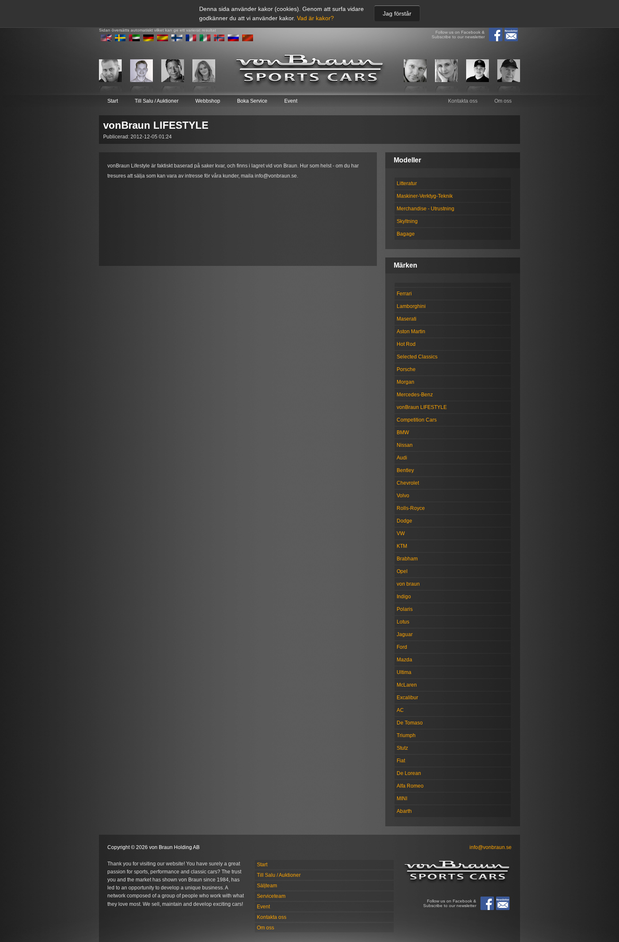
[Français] (191, 39)
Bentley (405, 470)
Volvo (403, 496)
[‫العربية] (134, 39)
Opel (402, 571)
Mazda (404, 660)
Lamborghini (411, 306)
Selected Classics (417, 357)
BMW (403, 432)
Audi (402, 458)
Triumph (406, 735)
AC (400, 710)
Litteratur (407, 183)
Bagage (406, 234)
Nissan (405, 445)
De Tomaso (410, 723)
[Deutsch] (148, 39)
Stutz (402, 748)
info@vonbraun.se (491, 847)
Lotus (403, 622)
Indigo (404, 597)
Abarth (404, 811)
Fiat (401, 761)
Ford (402, 647)
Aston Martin (411, 331)
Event (290, 101)
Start (112, 101)
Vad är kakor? (315, 18)
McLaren (407, 685)
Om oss (503, 101)
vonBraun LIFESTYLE (422, 407)
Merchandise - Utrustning (425, 209)
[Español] (162, 39)
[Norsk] (219, 39)
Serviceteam (271, 896)
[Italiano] (205, 39)
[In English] (106, 39)
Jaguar (405, 634)
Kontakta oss (463, 101)
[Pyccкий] (233, 39)
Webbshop (207, 101)
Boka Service (252, 101)
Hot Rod (406, 344)
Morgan (405, 382)
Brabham (407, 559)
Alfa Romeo (410, 786)
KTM (402, 546)
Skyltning (407, 221)
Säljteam (267, 886)
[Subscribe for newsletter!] (511, 34)
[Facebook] (495, 34)
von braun (408, 584)
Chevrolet (408, 483)
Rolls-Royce (411, 508)
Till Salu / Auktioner (157, 101)
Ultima (404, 672)
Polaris (405, 609)
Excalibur (407, 698)
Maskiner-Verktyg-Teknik (425, 196)
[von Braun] (309, 70)
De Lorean (409, 773)
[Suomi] (176, 39)
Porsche (406, 369)
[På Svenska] (120, 39)
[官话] (247, 39)
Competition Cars (417, 420)
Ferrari (404, 294)
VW (401, 533)
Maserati (406, 319)
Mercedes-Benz (415, 395)
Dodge (404, 521)
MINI (402, 798)
